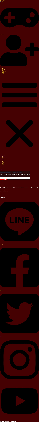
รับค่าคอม (3, 70)
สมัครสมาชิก (3, 69)
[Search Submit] (1, 179)
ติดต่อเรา (3, 73)
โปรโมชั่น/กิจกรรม (4, 71)
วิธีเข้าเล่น (3, 72)
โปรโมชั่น (3, 162)
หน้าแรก (3, 68)
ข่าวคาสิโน (3, 194)
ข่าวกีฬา (3, 195)
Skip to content (2, 0)
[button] (19, 114)
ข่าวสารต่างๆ (3, 193)
